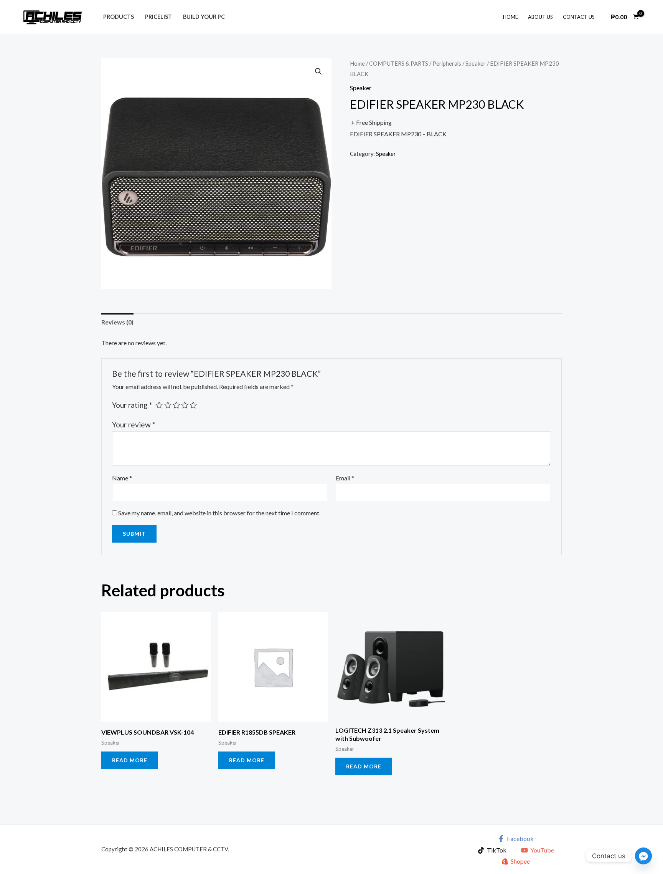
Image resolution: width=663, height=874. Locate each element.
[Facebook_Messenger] (643, 856)
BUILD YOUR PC (204, 16)
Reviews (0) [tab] (117, 322)
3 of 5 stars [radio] (176, 405)
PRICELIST (158, 16)
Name (122, 478)
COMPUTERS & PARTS (398, 63)
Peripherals (446, 63)
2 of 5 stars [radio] (168, 405)
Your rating (132, 405)
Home (510, 17)
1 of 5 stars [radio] (159, 405)
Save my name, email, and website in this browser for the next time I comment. (219, 512)
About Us (540, 17)
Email (345, 478)
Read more (129, 760)
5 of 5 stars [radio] (193, 405)
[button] (318, 71)
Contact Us (579, 17)
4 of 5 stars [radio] (184, 405)
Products (118, 16)
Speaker (475, 63)
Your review (133, 424)
